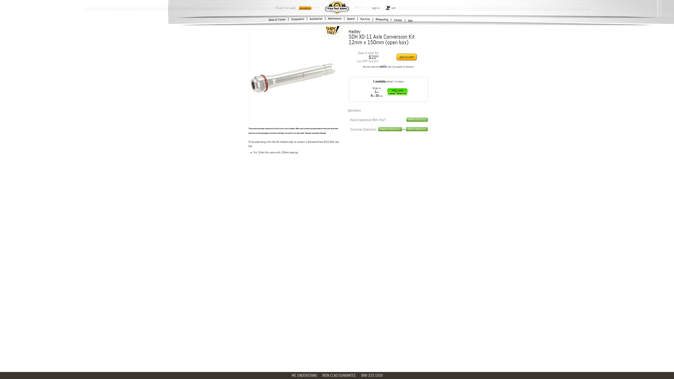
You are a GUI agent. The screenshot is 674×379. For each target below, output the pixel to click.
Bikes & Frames (277, 20)
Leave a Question (390, 129)
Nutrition (365, 19)
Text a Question (417, 129)
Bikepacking (382, 19)
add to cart (406, 57)
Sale (410, 20)
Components (297, 19)
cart (393, 8)
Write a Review (417, 120)
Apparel (351, 19)
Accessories (316, 19)
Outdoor (398, 20)
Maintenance (334, 18)
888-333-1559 (372, 375)
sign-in (375, 8)
